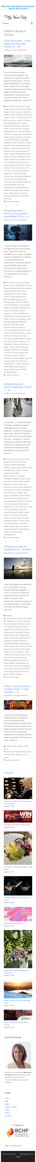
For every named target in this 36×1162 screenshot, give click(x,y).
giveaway (25, 140)
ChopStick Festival (10, 131)
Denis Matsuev (23, 313)
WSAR (24, 369)
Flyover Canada (15, 137)
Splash (9, 341)
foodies (12, 112)
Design (6, 109)
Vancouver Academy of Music (14, 355)
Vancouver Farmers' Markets (14, 358)
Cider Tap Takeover (24, 131)
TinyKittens (25, 350)
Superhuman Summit (16, 165)
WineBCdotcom (15, 369)
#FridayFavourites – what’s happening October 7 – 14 (18, 387)
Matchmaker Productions (16, 501)
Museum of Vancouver (12, 148)
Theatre (6, 117)
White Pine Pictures (21, 672)
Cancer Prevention (16, 129)
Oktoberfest (22, 509)
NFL (13, 507)
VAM (26, 353)
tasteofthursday (9, 470)
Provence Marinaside (19, 658)
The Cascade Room (18, 168)
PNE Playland (20, 154)
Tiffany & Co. (15, 350)
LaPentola (7, 641)
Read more (27, 100)
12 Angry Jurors (11, 120)
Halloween (7, 143)
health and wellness (24, 288)
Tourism (13, 117)
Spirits (24, 467)
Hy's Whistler (13, 495)
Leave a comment (12, 201)
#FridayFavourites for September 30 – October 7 (18, 548)
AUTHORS (8, 1116)
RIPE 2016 (15, 336)
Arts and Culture (11, 106)
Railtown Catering (18, 521)
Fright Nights (19, 632)
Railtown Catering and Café (13, 660)
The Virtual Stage (20, 173)
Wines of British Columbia (13, 674)
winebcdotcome (14, 193)
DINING (7, 1104)
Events (11, 109)
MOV (15, 327)
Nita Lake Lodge (26, 507)
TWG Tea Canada (17, 353)
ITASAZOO (22, 143)
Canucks (26, 129)
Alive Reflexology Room (12, 123)
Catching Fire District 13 (18, 624)
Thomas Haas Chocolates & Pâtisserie (17, 176)
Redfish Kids (14, 159)
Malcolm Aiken (9, 325)
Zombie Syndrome (10, 372)
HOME (7, 1098)
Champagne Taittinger (18, 308)
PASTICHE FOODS (10, 515)
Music (13, 115)
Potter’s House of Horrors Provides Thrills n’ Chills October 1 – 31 (17, 689)
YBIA (9, 199)
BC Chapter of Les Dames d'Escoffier (17, 621)
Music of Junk (20, 646)
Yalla (5, 199)
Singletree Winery (19, 339)
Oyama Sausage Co (22, 151)
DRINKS (7, 1113)
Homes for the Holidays (17, 319)
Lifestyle (7, 291)
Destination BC (9, 316)
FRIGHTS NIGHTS (14, 140)
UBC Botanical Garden (19, 179)
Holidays (7, 467)
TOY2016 (7, 179)
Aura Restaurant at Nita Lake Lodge (18, 618)
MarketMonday (16, 291)
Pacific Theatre (9, 154)
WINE (6, 1101)
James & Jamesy (25, 495)
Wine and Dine (26, 117)
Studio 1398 (18, 162)
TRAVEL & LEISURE (11, 1107)
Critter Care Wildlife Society (15, 752)
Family (17, 109)
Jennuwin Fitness (10, 498)
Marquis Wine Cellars (11, 644)
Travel (18, 117)
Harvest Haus (11, 493)
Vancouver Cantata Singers (13, 182)
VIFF (11, 532)
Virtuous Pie (18, 532)
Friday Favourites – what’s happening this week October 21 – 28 (17, 43)
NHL (17, 507)
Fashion (6, 112)
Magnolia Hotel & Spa (23, 145)
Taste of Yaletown (19, 341)
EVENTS (7, 1110)
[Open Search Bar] (32, 23)
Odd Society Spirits (19, 330)
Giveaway (19, 112)
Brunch (6, 624)
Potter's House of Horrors (13, 518)
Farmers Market (25, 109)
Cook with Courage (10, 134)
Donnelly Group (17, 484)
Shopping (18, 115)
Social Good (27, 115)
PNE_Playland (15, 655)
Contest (21, 106)
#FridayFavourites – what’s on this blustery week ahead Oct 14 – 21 (16, 213)
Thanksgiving (20, 663)
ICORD (14, 143)
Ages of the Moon (23, 120)
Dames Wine (17, 481)
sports (29, 467)
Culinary (27, 106)
